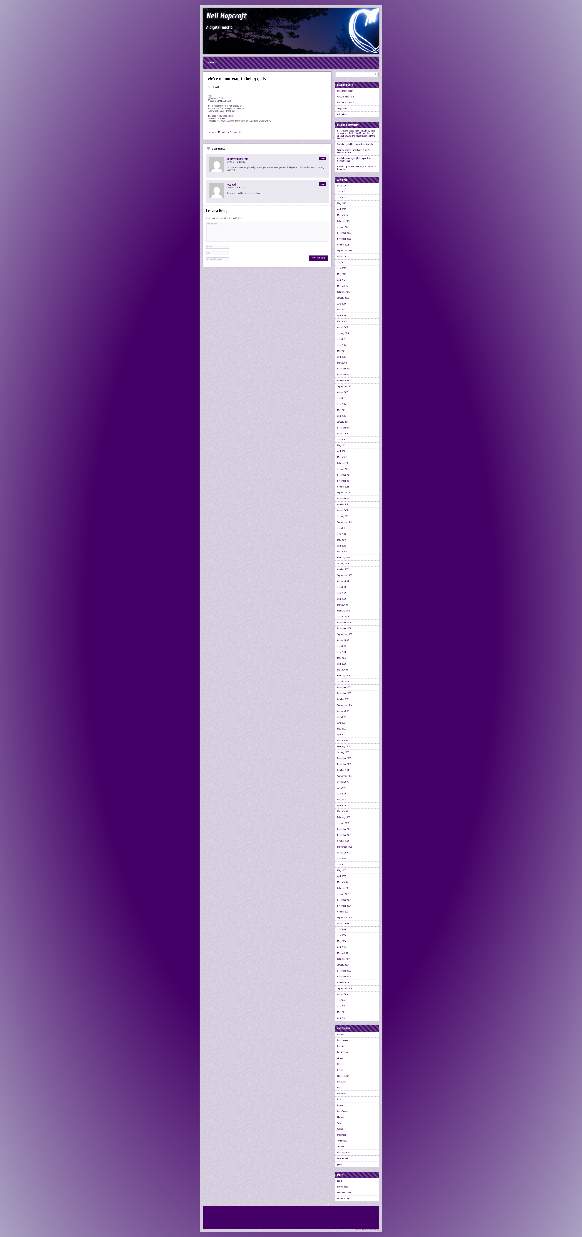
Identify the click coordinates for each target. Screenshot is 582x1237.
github (340, 1058)
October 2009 (343, 569)
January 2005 (343, 894)
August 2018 (342, 327)
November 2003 (344, 976)
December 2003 (344, 971)
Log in (339, 1181)
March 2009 (342, 605)
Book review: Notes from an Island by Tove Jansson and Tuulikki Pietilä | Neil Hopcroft (356, 132)
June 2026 (341, 197)
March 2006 (342, 811)
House (340, 1070)
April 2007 (341, 734)
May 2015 (341, 410)
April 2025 (341, 280)
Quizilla (222, 119)
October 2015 (343, 380)
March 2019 (342, 321)
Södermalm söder (345, 91)
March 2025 (342, 286)
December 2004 (344, 900)
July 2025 (341, 262)
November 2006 (344, 764)
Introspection (343, 1076)
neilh (217, 87)
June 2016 (341, 345)
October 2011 (342, 504)
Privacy (212, 62)
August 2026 (343, 185)
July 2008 (341, 646)
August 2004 (343, 923)
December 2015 (344, 368)
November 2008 (344, 628)
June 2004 (341, 935)
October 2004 (343, 912)
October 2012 (343, 487)
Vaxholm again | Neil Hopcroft (350, 144)
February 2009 (343, 610)
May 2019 (341, 309)
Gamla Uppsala (343, 161)
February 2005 (343, 888)
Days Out (341, 1046)
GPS (339, 1064)
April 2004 (341, 947)
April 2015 (341, 416)
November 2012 (344, 481)
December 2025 (344, 233)
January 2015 (343, 422)
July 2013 (341, 439)
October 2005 (343, 841)
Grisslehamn (342, 114)
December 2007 (344, 687)
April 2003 (341, 1018)
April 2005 (341, 876)
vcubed (231, 184)
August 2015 (342, 392)
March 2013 (342, 457)
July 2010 (341, 528)
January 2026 (343, 227)
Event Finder (342, 1052)
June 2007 (341, 723)
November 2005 (344, 835)
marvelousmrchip (237, 159)
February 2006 (343, 817)
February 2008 (343, 675)
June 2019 (341, 304)
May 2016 (341, 351)
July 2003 (341, 1000)
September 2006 (344, 776)
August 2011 (342, 510)
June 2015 (341, 404)
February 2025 (343, 292)
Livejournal (341, 1082)
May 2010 (341, 540)
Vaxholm (369, 144)
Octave (340, 1105)
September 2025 (344, 250)
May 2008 (341, 658)
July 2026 (341, 191)
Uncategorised (343, 1152)
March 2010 (342, 551)
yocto (339, 1164)
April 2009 (341, 599)
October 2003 (343, 982)
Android (340, 1034)
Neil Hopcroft (226, 15)
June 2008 (341, 652)
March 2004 (342, 953)
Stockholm (341, 1135)
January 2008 (343, 681)
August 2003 (343, 994)
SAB (339, 1123)
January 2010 (343, 563)
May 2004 (341, 941)
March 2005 (342, 882)
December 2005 (344, 829)
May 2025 (341, 274)
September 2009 (344, 575)
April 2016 (341, 357)
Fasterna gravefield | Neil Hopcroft (352, 166)
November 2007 (344, 693)
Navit (339, 1099)
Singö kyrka (342, 108)
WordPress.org (343, 1198)
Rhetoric (341, 1117)
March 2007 (342, 740)
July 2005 (341, 858)
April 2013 (341, 451)
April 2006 (341, 805)
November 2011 (343, 498)
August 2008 (343, 640)
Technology (342, 1141)
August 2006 (343, 782)
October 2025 (343, 245)
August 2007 (343, 711)
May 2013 (341, 445)
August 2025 (343, 256)
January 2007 (343, 752)
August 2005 (343, 853)
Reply (323, 158)
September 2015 (344, 386)
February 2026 (343, 221)
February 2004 (343, 959)
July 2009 (341, 587)
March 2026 (342, 215)
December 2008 (344, 622)
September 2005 (344, 847)
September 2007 (344, 705)
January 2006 (343, 823)
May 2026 (341, 203)
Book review (342, 1040)
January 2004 (343, 965)
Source (340, 1129)
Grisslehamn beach (345, 102)
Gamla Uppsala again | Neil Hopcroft (353, 158)
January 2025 (343, 298)
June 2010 (341, 534)
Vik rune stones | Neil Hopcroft (350, 150)
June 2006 (341, 793)
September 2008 (344, 634)
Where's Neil (342, 1158)
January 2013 (342, 469)
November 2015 (344, 374)
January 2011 (342, 516)
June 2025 (341, 268)
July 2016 (341, 339)
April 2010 (341, 546)
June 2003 (341, 1006)
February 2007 (343, 746)
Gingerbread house (345, 97)
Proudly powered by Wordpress (367, 1230)
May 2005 (341, 870)
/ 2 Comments (234, 132)
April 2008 (341, 664)
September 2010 (344, 522)
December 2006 (344, 758)
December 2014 (344, 428)
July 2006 (341, 788)
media (340, 1087)
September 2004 (344, 917)
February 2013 (343, 463)
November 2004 (344, 906)
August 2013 (342, 433)
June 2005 (341, 864)
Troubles (341, 1146)
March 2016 (342, 363)
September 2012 (344, 492)
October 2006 (343, 770)
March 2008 (342, 670)
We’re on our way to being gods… (238, 78)
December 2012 (344, 475)
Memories (222, 132)
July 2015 (341, 398)
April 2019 (341, 315)
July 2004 (341, 929)
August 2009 (343, 581)
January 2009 (343, 616)
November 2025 (344, 239)
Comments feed (344, 1192)
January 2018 (343, 333)
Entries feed (342, 1187)
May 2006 (341, 799)
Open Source (342, 1111)
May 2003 (341, 1012)
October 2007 (343, 699)
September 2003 (344, 988)
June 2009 (341, 593)
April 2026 (341, 209)
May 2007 (341, 729)
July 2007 (341, 717)
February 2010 (343, 557)
